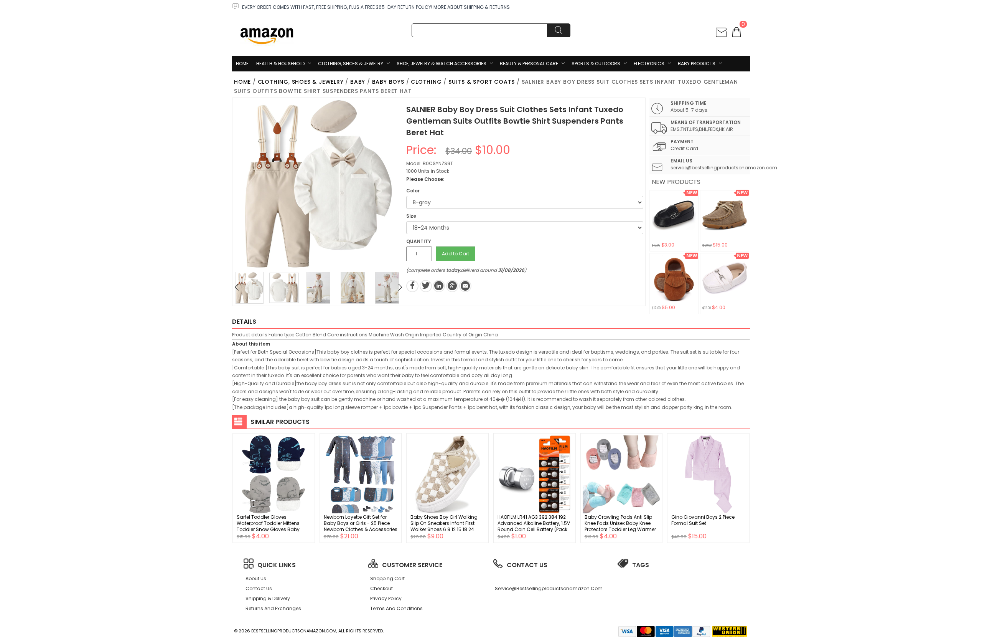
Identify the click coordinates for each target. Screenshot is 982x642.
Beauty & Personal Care (529, 63)
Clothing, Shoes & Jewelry (350, 63)
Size (411, 216)
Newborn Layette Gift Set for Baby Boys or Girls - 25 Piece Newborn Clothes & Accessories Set (360, 526)
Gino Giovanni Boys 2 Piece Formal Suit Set (703, 520)
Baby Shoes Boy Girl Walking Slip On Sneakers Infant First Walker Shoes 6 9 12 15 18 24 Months (444, 526)
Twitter (426, 286)
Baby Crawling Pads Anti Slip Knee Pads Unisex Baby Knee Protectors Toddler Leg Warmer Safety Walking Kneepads (620, 526)
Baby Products (696, 63)
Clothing (426, 82)
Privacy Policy (386, 598)
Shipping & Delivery (268, 598)
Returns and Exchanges (273, 608)
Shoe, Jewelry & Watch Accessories (441, 63)
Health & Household (280, 63)
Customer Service (412, 565)
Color (413, 190)
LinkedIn (439, 286)
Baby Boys (388, 82)
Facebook (412, 286)
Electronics (649, 63)
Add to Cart (455, 253)
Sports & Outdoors (596, 63)
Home (242, 63)
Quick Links (276, 565)
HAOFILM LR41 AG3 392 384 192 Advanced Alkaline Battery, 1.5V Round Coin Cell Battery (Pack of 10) (534, 526)
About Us (256, 578)
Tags (640, 565)
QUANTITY (418, 241)
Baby (357, 82)
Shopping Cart (387, 578)
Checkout (381, 588)
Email (465, 286)
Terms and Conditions (396, 608)
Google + (452, 286)
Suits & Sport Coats (481, 82)
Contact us (259, 588)
